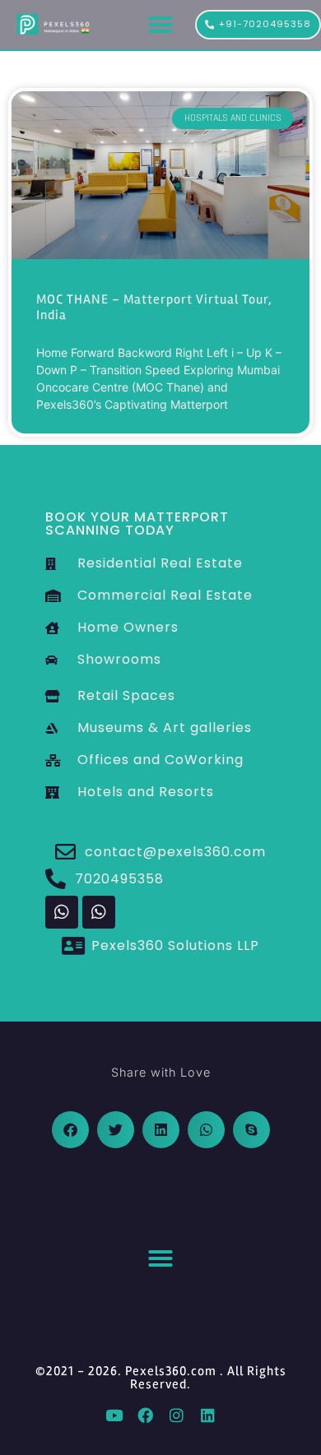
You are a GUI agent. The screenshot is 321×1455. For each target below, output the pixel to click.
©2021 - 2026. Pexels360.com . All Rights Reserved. (160, 1377)
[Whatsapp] (61, 912)
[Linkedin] (207, 1414)
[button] (160, 24)
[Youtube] (113, 1414)
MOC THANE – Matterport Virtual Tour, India (154, 307)
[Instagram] (176, 1414)
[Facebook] (144, 1414)
